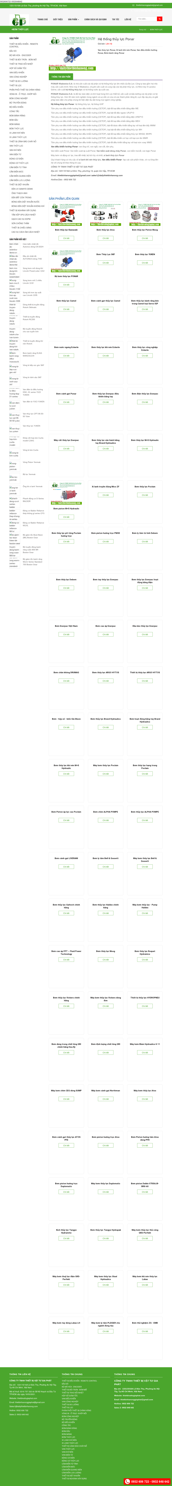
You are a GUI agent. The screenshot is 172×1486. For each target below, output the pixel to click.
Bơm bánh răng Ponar (114, 53)
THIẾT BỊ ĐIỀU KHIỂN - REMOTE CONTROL (23, 45)
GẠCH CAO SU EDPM (21, 219)
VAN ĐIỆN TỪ (15, 154)
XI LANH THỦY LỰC (18, 137)
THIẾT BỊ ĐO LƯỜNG (18, 81)
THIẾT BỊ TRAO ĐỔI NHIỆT (21, 63)
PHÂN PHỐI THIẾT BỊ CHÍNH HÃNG (24, 89)
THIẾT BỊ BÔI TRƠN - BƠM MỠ (23, 59)
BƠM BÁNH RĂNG (17, 115)
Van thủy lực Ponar (106, 50)
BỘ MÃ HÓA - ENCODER (20, 55)
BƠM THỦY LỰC (156, 30)
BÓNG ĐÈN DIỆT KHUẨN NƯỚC (26, 201)
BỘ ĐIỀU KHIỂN (16, 107)
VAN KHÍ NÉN (15, 150)
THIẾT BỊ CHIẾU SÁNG (21, 227)
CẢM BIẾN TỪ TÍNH (18, 167)
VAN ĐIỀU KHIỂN (16, 72)
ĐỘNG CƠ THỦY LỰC (18, 163)
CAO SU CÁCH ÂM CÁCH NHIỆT (26, 232)
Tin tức (115, 19)
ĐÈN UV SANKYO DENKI (22, 188)
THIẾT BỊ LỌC (15, 85)
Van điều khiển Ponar (112, 159)
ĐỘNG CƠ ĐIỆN (16, 158)
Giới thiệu (58, 19)
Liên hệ (128, 19)
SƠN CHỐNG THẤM (20, 223)
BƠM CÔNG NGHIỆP (18, 98)
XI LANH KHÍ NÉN (17, 132)
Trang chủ (42, 19)
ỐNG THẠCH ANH (19, 193)
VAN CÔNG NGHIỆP (18, 76)
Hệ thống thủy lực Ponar (62, 104)
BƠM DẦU (13, 120)
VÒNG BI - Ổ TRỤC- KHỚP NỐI (22, 94)
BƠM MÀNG (14, 124)
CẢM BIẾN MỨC (16, 171)
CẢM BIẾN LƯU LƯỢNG (19, 180)
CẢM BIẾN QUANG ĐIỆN (20, 176)
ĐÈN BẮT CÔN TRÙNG (21, 197)
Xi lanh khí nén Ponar (126, 50)
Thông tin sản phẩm (60, 76)
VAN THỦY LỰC (16, 145)
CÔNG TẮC (14, 111)
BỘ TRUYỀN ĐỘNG (17, 102)
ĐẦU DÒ (13, 51)
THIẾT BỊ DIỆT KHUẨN (19, 184)
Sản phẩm (73, 19)
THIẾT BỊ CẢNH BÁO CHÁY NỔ (22, 141)
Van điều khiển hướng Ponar (64, 146)
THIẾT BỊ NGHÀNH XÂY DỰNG (22, 210)
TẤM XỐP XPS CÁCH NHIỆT (24, 214)
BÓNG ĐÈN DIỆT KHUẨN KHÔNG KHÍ (28, 206)
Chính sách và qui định (95, 19)
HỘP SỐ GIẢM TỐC (17, 68)
